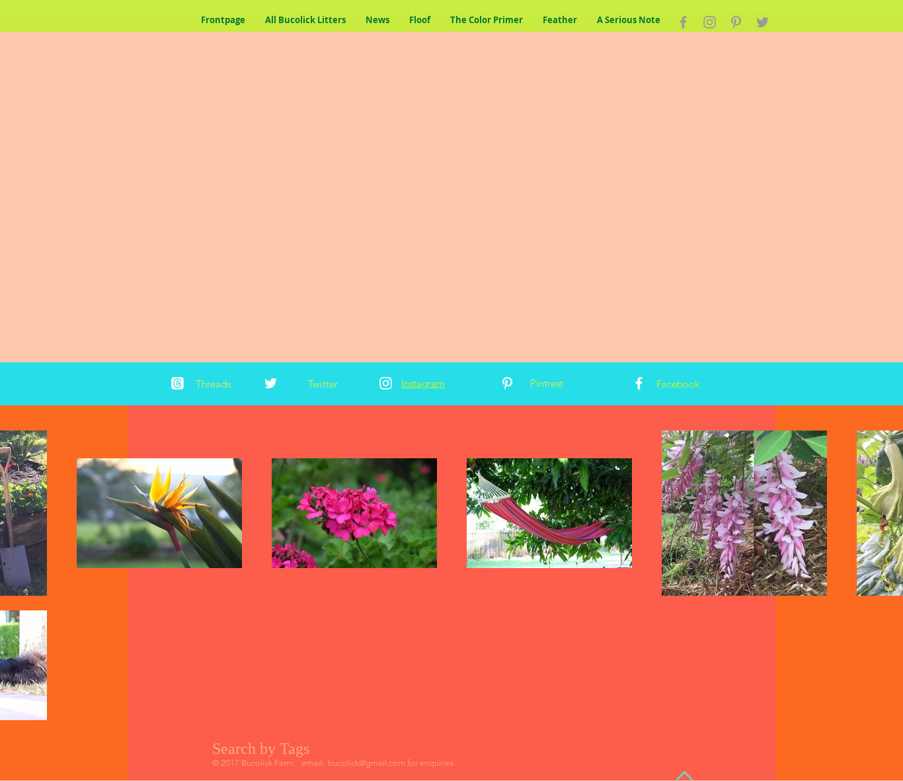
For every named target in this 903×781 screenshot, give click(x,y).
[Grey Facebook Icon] (683, 22)
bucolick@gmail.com (366, 763)
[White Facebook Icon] (639, 383)
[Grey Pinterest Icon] (736, 22)
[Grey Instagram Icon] (709, 22)
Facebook (677, 384)
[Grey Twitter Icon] (762, 22)
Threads (213, 384)
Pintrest (546, 383)
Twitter (323, 384)
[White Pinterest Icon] (507, 383)
